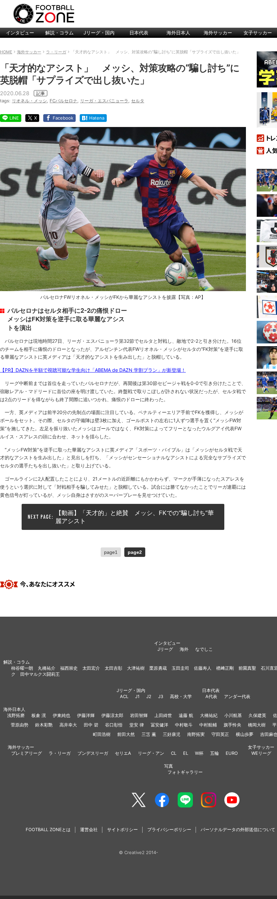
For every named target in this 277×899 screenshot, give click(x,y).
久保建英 (257, 715)
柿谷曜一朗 (22, 668)
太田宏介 (91, 668)
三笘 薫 (149, 734)
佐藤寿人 (202, 668)
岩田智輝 (139, 715)
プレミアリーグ (26, 753)
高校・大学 (181, 696)
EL (185, 753)
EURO (232, 753)
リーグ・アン (151, 753)
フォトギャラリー (185, 772)
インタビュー (20, 32)
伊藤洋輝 (86, 715)
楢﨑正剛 (225, 668)
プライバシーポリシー (169, 829)
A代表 (211, 696)
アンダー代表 (237, 696)
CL (173, 753)
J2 (148, 696)
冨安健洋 (159, 724)
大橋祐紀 (209, 715)
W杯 (199, 753)
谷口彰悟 (114, 724)
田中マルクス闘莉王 (40, 674)
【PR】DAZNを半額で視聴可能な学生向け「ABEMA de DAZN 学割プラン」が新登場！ (93, 370)
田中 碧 (91, 724)
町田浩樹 (101, 734)
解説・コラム (59, 32)
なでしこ (204, 649)
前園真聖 (247, 668)
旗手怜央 (232, 724)
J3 (160, 696)
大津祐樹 (136, 668)
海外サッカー (218, 32)
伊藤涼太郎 (112, 715)
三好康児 (171, 734)
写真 (168, 766)
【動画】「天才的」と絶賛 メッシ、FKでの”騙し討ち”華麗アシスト (134, 516)
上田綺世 (163, 715)
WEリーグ (261, 753)
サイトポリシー (122, 829)
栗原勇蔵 (158, 668)
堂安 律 (136, 724)
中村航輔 (208, 724)
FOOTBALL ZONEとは (48, 829)
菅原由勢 (19, 724)
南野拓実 (196, 734)
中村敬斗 (184, 724)
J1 (137, 696)
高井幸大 (68, 724)
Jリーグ (165, 649)
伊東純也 (61, 715)
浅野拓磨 (16, 715)
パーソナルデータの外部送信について (238, 829)
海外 (184, 649)
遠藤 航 (186, 715)
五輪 (214, 753)
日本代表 (138, 32)
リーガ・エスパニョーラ (104, 100)
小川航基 (233, 715)
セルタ (137, 100)
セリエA (123, 753)
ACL (124, 696)
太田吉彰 (113, 668)
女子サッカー (261, 747)
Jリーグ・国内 (99, 32)
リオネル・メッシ (29, 100)
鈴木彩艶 (44, 724)
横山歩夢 (244, 734)
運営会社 (89, 829)
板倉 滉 (38, 715)
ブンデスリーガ (92, 753)
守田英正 (220, 734)
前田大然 (126, 734)
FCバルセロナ (63, 100)
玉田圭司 (180, 668)
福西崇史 (69, 668)
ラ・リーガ (60, 753)
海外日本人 (178, 32)
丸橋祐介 (46, 668)
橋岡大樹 (257, 724)
